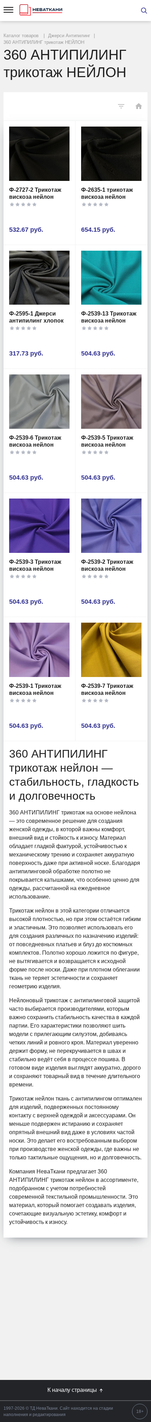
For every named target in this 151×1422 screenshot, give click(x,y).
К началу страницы (72, 1390)
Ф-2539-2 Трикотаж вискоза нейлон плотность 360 (107, 569)
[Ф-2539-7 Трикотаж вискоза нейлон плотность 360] (111, 650)
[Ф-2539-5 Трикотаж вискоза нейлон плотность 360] (111, 401)
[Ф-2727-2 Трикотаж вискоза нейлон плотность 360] (39, 154)
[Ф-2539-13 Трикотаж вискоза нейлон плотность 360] (111, 278)
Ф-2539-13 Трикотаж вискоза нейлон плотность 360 (108, 321)
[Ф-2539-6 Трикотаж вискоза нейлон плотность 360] (39, 401)
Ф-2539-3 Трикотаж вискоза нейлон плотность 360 (35, 569)
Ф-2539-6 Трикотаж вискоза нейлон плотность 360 (35, 445)
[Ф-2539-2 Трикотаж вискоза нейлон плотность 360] (111, 526)
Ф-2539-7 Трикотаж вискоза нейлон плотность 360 (107, 693)
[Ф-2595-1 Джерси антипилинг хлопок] (39, 278)
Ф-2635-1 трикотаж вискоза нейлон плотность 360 (107, 197)
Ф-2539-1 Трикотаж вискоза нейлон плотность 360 (35, 693)
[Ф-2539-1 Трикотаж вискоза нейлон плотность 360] (39, 650)
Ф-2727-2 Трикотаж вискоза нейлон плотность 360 (35, 197)
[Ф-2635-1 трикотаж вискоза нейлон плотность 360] (111, 154)
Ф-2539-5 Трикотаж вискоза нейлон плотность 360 (107, 445)
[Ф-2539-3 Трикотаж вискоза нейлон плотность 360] (39, 526)
